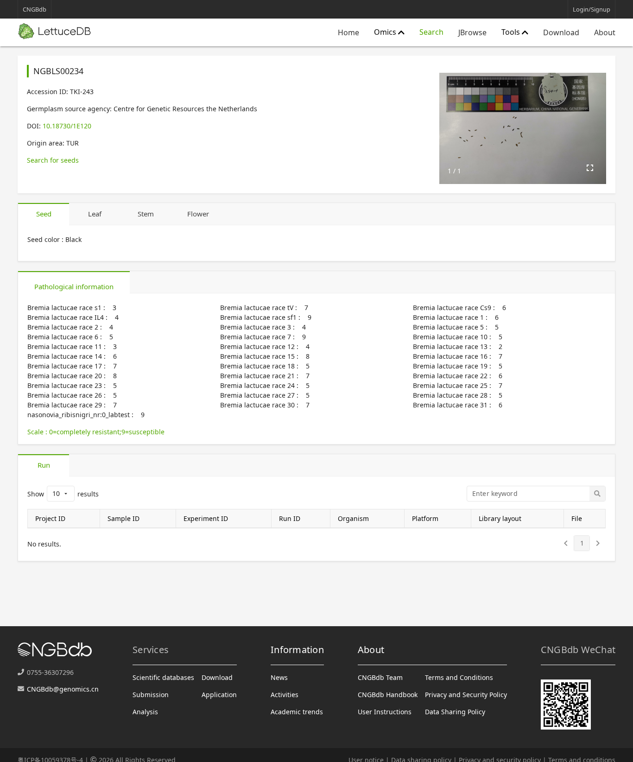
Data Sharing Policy (455, 711)
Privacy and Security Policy (466, 694)
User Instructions (384, 711)
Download (561, 32)
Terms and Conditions (459, 677)
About (604, 32)
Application (219, 694)
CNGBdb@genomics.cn (63, 689)
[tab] (43, 214)
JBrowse (472, 32)
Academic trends (297, 711)
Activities (284, 694)
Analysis (145, 711)
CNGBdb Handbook (388, 694)
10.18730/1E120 (67, 125)
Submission (151, 694)
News (279, 677)
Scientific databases (163, 677)
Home (348, 32)
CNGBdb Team (380, 677)
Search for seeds (53, 160)
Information (297, 649)
